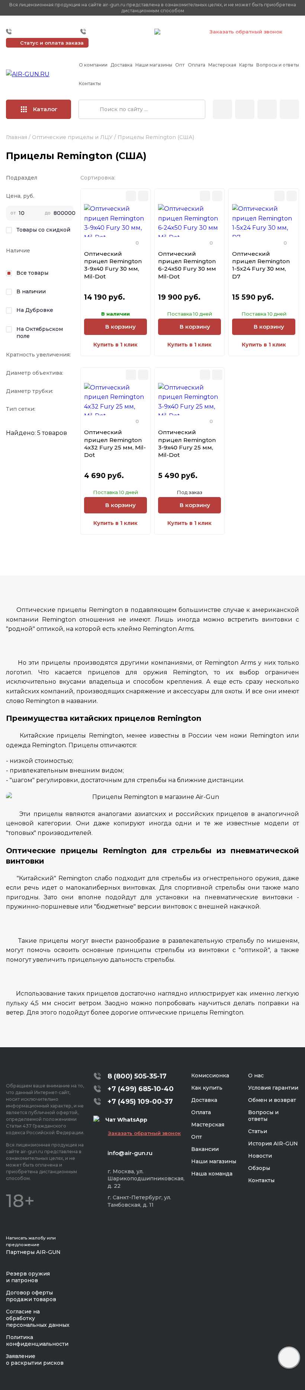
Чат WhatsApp (181, 33)
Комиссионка (210, 1075)
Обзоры (259, 1168)
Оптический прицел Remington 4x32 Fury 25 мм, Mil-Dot (115, 443)
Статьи (257, 1131)
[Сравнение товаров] (244, 109)
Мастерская (222, 65)
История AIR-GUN (273, 1143)
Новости (260, 1155)
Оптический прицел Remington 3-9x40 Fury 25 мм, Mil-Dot (187, 443)
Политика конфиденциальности (37, 1340)
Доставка (121, 65)
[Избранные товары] (267, 109)
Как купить (206, 1087)
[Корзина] (289, 109)
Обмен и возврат (272, 1100)
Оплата (196, 65)
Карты (246, 65)
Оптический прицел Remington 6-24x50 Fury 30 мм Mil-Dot (187, 265)
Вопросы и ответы (277, 65)
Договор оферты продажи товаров (31, 1296)
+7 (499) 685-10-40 (41, 32)
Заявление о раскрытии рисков (35, 1359)
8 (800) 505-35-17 (137, 1076)
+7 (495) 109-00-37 (115, 32)
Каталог (45, 109)
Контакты (90, 83)
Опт (179, 65)
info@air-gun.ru (129, 1153)
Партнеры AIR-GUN (33, 1252)
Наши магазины (153, 65)
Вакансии (205, 1149)
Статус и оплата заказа (52, 43)
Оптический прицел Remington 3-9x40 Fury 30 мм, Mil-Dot (113, 265)
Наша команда (211, 1173)
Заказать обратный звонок (245, 32)
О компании (93, 65)
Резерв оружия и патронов (28, 1277)
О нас (256, 1075)
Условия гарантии (273, 1087)
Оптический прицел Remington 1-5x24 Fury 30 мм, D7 (261, 265)
